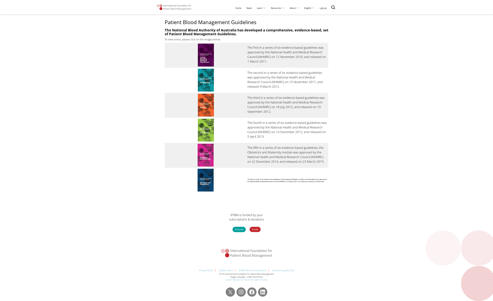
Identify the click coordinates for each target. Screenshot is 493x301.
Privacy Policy (206, 270)
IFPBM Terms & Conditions (252, 270)
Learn (259, 8)
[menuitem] (309, 8)
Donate (255, 229)
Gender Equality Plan (283, 270)
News (249, 8)
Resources (276, 8)
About (293, 8)
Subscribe (239, 229)
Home (238, 8)
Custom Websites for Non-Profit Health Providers (246, 279)
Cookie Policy (226, 270)
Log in (323, 8)
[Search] (333, 7)
